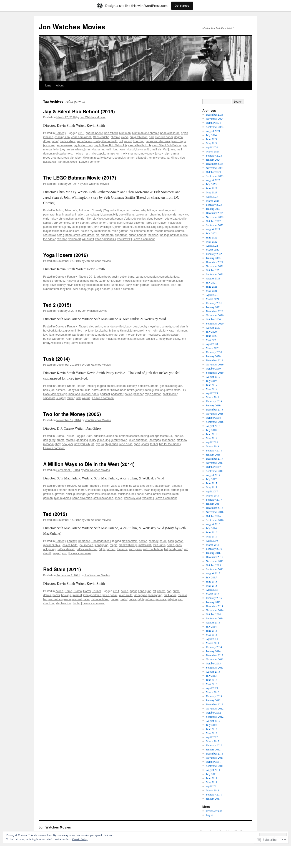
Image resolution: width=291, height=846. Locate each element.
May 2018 (211, 438)
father (55, 141)
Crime (68, 591)
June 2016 (211, 532)
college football (159, 436)
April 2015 (212, 589)
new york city (82, 444)
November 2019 (214, 364)
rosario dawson (103, 157)
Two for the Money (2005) (72, 413)
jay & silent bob (83, 145)
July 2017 (211, 479)
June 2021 (211, 286)
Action (59, 210)
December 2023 (214, 163)
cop (169, 591)
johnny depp (167, 280)
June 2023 (211, 188)
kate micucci (127, 149)
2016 (92, 276)
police (128, 394)
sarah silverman (82, 498)
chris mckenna (68, 218)
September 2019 (214, 372)
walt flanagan (60, 161)
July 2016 (211, 528)
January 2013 (213, 700)
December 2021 (214, 262)
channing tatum (159, 214)
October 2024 (213, 122)
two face (62, 239)
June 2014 (211, 630)
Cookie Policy (80, 839)
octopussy (49, 549)
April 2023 (212, 196)
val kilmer (172, 157)
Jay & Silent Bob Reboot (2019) (79, 111)
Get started (182, 5)
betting (144, 436)
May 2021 (211, 290)
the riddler (49, 239)
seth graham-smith (68, 235)
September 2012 (214, 716)
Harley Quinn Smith (105, 141)
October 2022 (213, 221)
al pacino (112, 436)
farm (167, 489)
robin (150, 231)
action (118, 210)
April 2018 (212, 442)
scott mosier (170, 394)
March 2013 (212, 692)
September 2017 (214, 471)
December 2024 (214, 114)
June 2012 (211, 729)
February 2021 (214, 303)
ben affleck (111, 133)
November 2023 (214, 168)
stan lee (176, 284)
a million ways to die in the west (119, 485)
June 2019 (211, 385)
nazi (121, 284)
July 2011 (211, 774)
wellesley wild (60, 342)
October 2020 (213, 319)
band (131, 276)
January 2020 (213, 356)
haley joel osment (78, 280)
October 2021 (213, 270)
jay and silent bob (136, 145)
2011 (116, 591)
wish (64, 553)
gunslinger (79, 494)
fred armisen (84, 141)
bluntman (125, 133)
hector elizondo (135, 222)
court (176, 326)
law (45, 334)
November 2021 (214, 266)
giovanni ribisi (74, 330)
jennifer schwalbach (145, 280)
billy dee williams (123, 214)
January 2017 (213, 503)
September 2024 (214, 127)
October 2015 (213, 565)
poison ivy (87, 231)
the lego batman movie (174, 235)
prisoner (138, 394)
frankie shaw (67, 141)
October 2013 (213, 663)
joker (117, 226)
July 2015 (211, 577)
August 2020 (213, 327)
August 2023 (213, 180)
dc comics (139, 218)
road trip (68, 157)
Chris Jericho (101, 137)
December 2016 (214, 507)
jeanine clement (53, 226)
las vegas (155, 440)
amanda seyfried (113, 326)
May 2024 (211, 143)
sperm (125, 338)
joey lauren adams (71, 149)
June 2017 (211, 483)
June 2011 (211, 778)
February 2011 (214, 794)
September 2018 (214, 421)
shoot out (49, 603)
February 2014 (214, 647)
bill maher (60, 489)
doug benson (155, 218)
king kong (157, 226)
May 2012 (211, 733)
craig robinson (139, 137)
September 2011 (214, 765)
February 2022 (214, 254)
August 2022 (213, 229)
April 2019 (212, 393)
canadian (152, 276)
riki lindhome (138, 231)
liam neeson (56, 334)
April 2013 (212, 688)
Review (71, 485)
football (70, 440)
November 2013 (214, 659)
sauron (179, 231)
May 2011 (211, 782)
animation (78, 214)
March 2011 (212, 790)
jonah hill (127, 226)
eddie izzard (172, 218)
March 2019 (212, 397)
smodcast (49, 398)
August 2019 (213, 376)
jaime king (103, 440)
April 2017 (212, 491)
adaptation (147, 210)
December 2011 (214, 753)
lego (167, 226)
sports (145, 444)
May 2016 (211, 536)
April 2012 (212, 737)
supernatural (51, 289)
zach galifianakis (105, 239)
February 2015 (214, 598)
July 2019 (211, 380)
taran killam (137, 338)
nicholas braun (100, 599)
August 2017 (213, 475)
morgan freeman (136, 334)
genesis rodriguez (54, 280)
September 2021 (214, 274)
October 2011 (213, 761)
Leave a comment (90, 161)
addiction (99, 436)
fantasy (174, 276)
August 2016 (213, 524)
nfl (92, 444)
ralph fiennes (102, 231)
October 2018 (213, 417)
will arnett (88, 239)
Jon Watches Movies (72, 26)
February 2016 (214, 548)
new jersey (156, 153)
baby (128, 326)
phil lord (74, 231)
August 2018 (213, 426)
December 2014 (214, 606)
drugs (46, 141)
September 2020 (214, 323)
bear (135, 326)
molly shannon (130, 153)
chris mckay (50, 218)
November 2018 (214, 413)
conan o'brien (123, 218)
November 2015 (214, 561)
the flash (153, 235)
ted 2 (154, 338)
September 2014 (214, 618)
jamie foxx (94, 494)
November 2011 (214, 757)
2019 (81, 133)
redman (57, 157)
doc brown (135, 489)
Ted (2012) (55, 513)
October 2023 (213, 172)
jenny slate (71, 226)
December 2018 (214, 409)
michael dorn (116, 334)
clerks (124, 137)
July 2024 (211, 135)
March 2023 (212, 200)
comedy (109, 218)
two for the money (170, 444)
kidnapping (101, 545)
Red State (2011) (62, 569)
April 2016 (212, 540)
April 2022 (212, 245)
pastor (123, 599)
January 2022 (213, 258)
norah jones (174, 545)
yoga (91, 289)
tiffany (176, 338)
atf (154, 591)
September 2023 (214, 176)
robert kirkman (84, 157)
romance (122, 549)
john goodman (92, 595)
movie (144, 153)
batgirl (97, 214)
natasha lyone (109, 284)
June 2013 (211, 679)
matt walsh (145, 545)
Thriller (90, 386)
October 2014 (213, 614)
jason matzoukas (171, 222)
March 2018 (212, 446)
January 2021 (213, 307)
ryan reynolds (62, 498)
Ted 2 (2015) (57, 304)
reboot (47, 157)
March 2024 (212, 151)
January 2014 (213, 651)
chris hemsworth (81, 137)
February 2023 (214, 204)
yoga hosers (102, 289)
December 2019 (214, 360)
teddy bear (165, 338)
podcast (105, 394)
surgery (60, 398)
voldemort (74, 239)
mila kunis (159, 545)
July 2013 (211, 675)
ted (148, 338)
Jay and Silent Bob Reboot (164, 145)
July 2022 (211, 233)
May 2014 (211, 634)
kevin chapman (138, 440)
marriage (90, 334)
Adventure (71, 210)
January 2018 (213, 454)
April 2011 (212, 786)
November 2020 (214, 315)
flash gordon (175, 541)
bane (89, 214)
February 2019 (214, 401)
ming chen (113, 153)
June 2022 (211, 237)
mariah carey (179, 226)
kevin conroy (57, 284)
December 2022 (214, 213)
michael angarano (59, 599)
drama (154, 386)
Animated (84, 210)
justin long (112, 149)
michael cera (60, 231)
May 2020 (211, 340)
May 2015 (211, 585)
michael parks (90, 394)
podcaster (117, 394)
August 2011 (213, 770)
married (102, 334)
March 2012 (212, 741)
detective (143, 386)
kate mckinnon (178, 330)
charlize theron (77, 489)
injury (92, 440)
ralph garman (172, 153)
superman (121, 235)
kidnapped (140, 595)
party (129, 284)
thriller (70, 398)
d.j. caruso (177, 436)
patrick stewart (170, 334)
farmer (175, 489)
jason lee (49, 145)
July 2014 (211, 626)
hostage (66, 595)
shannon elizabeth (135, 157)
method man (81, 153)
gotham (84, 222)
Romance (84, 541)
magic (113, 545)
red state (161, 599)
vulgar (56, 553)
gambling (82, 440)
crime (176, 591)
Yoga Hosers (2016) (65, 254)
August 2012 (213, 720)
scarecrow (49, 235)
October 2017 (213, 467)
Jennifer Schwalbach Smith (117, 390)
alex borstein (163, 485)
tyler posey (79, 289)
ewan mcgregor (153, 489)
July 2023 (211, 184)
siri (98, 235)
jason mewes (64, 145)
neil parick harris (141, 494)
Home (47, 85)
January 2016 (213, 553)
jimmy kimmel (120, 330)
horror (95, 390)
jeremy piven (119, 440)
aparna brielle (94, 133)
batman (107, 214)
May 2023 (211, 192)
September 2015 (214, 569)
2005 (89, 436)
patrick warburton (54, 338)
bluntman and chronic (145, 133)
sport (137, 444)
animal (111, 386)
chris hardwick (179, 214)
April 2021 (212, 294)
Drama (71, 386)
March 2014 (212, 643)
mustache (124, 494)
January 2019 (213, 405)
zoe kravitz (123, 239)
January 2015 (213, 602)
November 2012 (214, 708)
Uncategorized (100, 541)
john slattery (160, 330)
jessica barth (103, 330)
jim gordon (85, 226)
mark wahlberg (74, 334)
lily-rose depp (90, 284)
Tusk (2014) (56, 358)
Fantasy (72, 276)
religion (172, 599)
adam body (103, 276)
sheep (118, 498)
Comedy (60, 133)
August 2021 (213, 278)
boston (143, 541)
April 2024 (212, 147)
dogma (178, 137)
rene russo (126, 444)
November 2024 (214, 118)
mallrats (156, 149)
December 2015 (214, 557)
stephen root (63, 603)
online (114, 599)
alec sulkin (95, 326)
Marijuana (169, 149)
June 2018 (211, 434)
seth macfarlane (110, 338)
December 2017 (214, 458)
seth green (88, 235)
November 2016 (214, 512)
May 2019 (211, 389)
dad (151, 137)
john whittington (103, 226)
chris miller (84, 218)
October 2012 (213, 712)
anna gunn (144, 591)
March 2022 (212, 249)
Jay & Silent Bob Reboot (109, 145)
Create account (214, 811)
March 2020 (212, 348)
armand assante (129, 436)
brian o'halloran (170, 133)
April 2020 (212, 344)
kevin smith (143, 149)
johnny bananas (94, 149)
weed (73, 161)
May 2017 (211, 487)
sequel (119, 157)
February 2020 (214, 352)
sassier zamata (160, 284)
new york (67, 444)
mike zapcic (98, 153)
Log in (209, 815)
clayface (98, 218)
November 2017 (214, 462)
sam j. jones (91, 338)
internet (77, 595)
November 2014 (214, 610)
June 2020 (211, 335)
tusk (78, 398)
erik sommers (62, 222)
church (161, 591)
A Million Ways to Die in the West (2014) (89, 464)
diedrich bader (164, 137)
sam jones (135, 549)
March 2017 (212, 495)
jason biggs (178, 141)
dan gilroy (49, 440)
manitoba (74, 394)
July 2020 (211, 331)
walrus (86, 398)
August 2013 (213, 671)
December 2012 (214, 704)
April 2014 (212, 639)
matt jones (170, 595)
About (60, 85)
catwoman (142, 214)
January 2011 (213, 798)
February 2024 (214, 155)
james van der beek (158, 141)
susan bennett (137, 235)
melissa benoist (63, 153)
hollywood (125, 141)
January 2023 (213, 208)
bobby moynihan (150, 326)
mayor (47, 231)
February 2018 (214, 450)
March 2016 (212, 544)
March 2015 (212, 593)
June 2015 (211, 581)
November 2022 (214, 217)
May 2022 (211, 241)
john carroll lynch (140, 330)
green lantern (99, 222)
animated (65, 214)
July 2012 (211, 725)
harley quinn (116, 222)
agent (133, 591)
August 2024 (213, 131)
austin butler (119, 276)
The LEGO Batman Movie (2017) (79, 177)
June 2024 (211, 139)
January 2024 (213, 159)
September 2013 (214, 667)
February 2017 (214, 499)
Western (83, 485)
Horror (81, 386)
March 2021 (212, 299)
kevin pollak (110, 595)
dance (124, 489)
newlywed (154, 334)
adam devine (131, 210)
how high (138, 141)
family (75, 222)
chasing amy (62, 137)
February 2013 (214, 696)
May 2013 (211, 684)
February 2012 (214, 745)
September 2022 (214, 225)
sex (180, 599)
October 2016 (213, 516)
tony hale (66, 289)
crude (163, 541)
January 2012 (213, 749)
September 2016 (214, 520)
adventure (161, 210)
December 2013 (214, 655)
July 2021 (211, 282)
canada (140, 276)
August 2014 (213, 622)
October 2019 (213, 368)
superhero (107, 235)
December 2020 (214, 311)
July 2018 (211, 430)
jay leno (89, 330)
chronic (115, 137)
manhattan (168, 440)
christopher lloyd (98, 489)
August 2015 (213, 573)
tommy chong (157, 157)
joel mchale (86, 545)
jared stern (152, 222)
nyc (98, 444)
